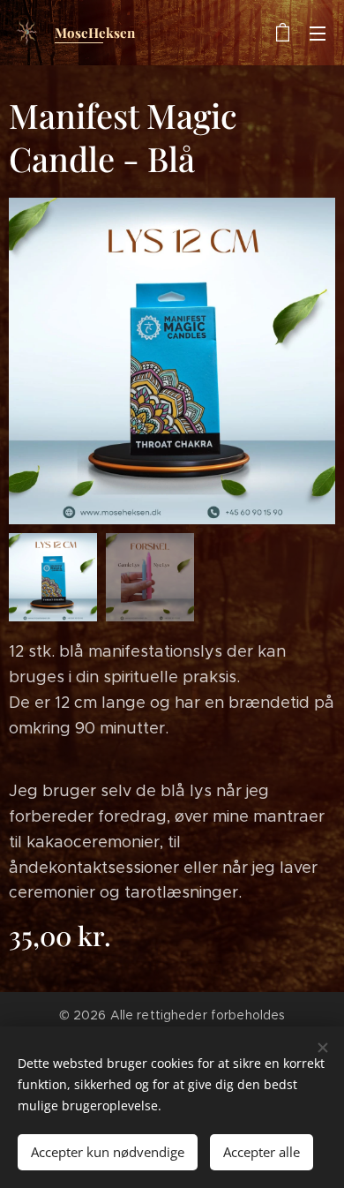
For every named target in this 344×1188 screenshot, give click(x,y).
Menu (317, 32)
